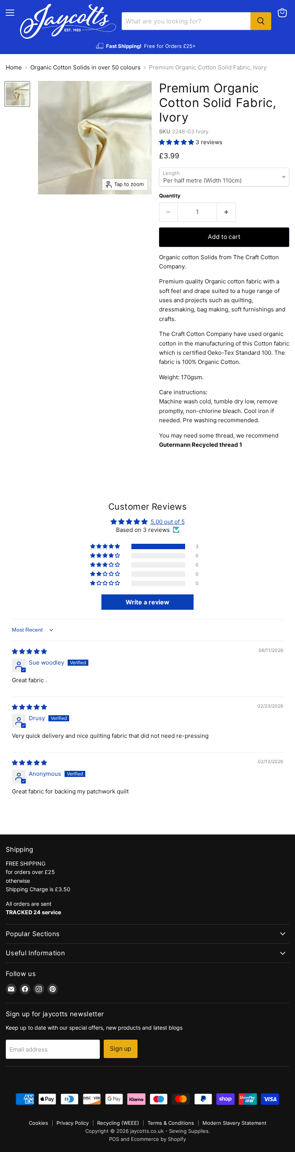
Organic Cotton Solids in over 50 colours (85, 67)
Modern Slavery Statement (234, 1123)
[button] (177, 142)
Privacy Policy (72, 1123)
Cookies (38, 1123)
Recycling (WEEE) (118, 1123)
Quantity (170, 196)
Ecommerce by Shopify (158, 1139)
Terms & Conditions (171, 1123)
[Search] (260, 21)
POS (114, 1139)
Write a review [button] (147, 602)
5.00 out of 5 (168, 521)
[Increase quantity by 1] (226, 212)
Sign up (120, 1048)
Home (14, 67)
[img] (29, 651)
